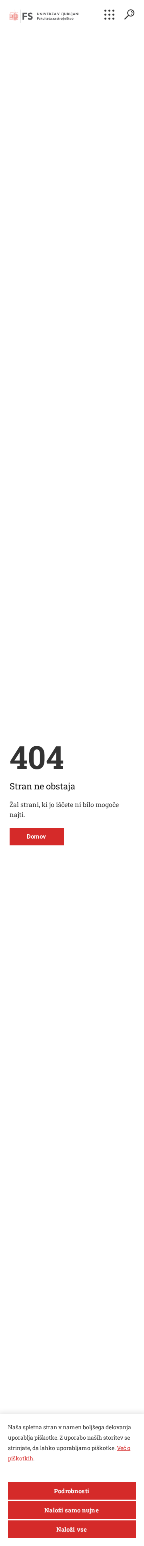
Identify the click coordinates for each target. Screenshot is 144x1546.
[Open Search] (129, 14)
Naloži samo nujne (71, 1510)
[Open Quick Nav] (109, 15)
